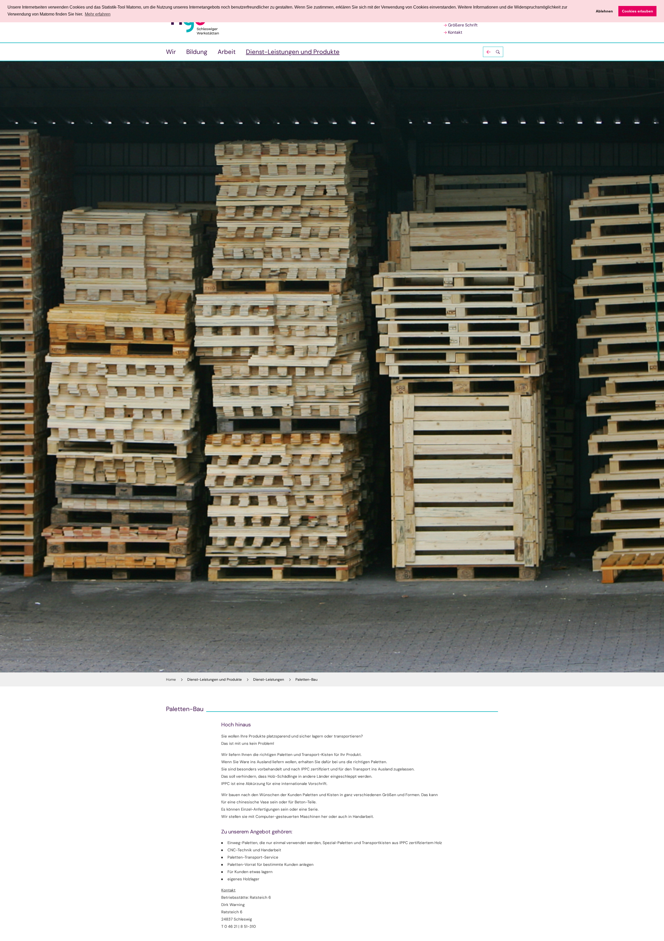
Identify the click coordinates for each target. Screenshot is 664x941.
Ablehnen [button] (604, 11)
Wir (171, 52)
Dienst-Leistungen (268, 679)
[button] (493, 52)
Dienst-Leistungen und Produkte (293, 52)
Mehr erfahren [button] (97, 14)
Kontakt (455, 32)
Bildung (196, 52)
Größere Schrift (463, 25)
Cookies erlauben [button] (637, 11)
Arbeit (227, 52)
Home (171, 679)
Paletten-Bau (306, 679)
